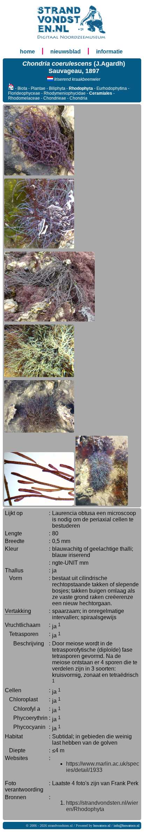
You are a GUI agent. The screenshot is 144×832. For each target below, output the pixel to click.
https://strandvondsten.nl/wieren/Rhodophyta (102, 806)
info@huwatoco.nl (126, 825)
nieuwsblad (65, 52)
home (27, 52)
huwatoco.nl (101, 825)
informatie (109, 52)
